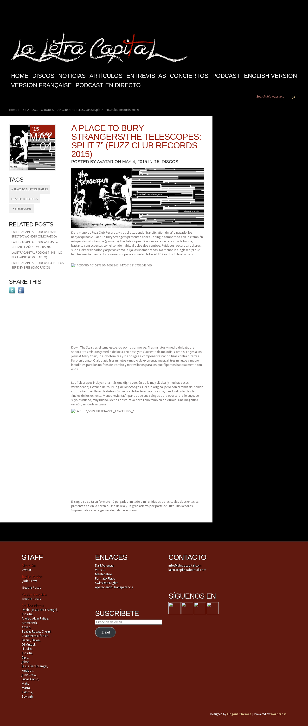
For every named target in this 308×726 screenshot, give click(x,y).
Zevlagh (27, 696)
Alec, (28, 618)
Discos (43, 76)
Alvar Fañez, (40, 618)
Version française (41, 85)
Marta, (26, 688)
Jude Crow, (29, 675)
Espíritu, (27, 614)
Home (13, 110)
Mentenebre (103, 574)
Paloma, (27, 692)
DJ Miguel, (29, 644)
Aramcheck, (30, 623)
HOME (19, 76)
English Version (270, 76)
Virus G (100, 570)
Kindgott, (28, 670)
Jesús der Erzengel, (45, 610)
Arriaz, (26, 627)
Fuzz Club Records (24, 199)
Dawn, (35, 640)
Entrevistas (146, 76)
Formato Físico (105, 578)
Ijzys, (25, 657)
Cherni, (46, 631)
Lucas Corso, (30, 679)
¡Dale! (105, 632)
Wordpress (278, 714)
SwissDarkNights (106, 583)
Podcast (226, 76)
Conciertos (189, 76)
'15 (22, 110)
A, (23, 618)
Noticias (72, 76)
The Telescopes (21, 208)
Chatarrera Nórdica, (35, 636)
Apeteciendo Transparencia (114, 587)
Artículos (106, 76)
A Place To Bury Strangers (29, 189)
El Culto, (27, 649)
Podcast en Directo (108, 85)
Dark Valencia (104, 565)
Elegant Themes (239, 714)
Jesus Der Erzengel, (35, 666)
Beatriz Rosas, (32, 631)
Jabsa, (26, 662)
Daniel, (26, 610)
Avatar (105, 161)
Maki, (25, 683)
